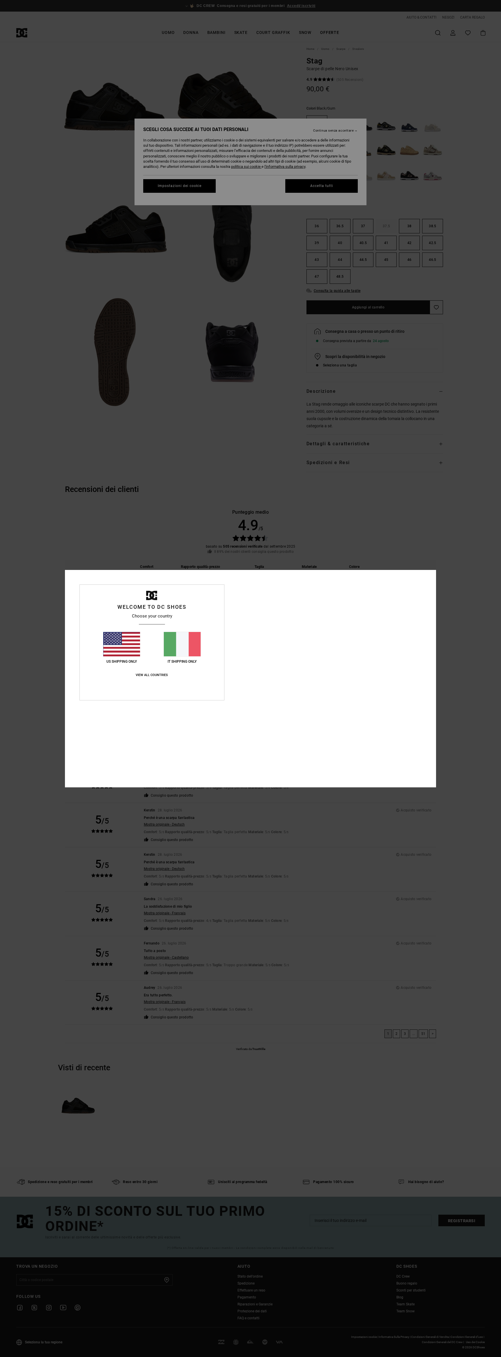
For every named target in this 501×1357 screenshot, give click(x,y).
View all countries (152, 675)
